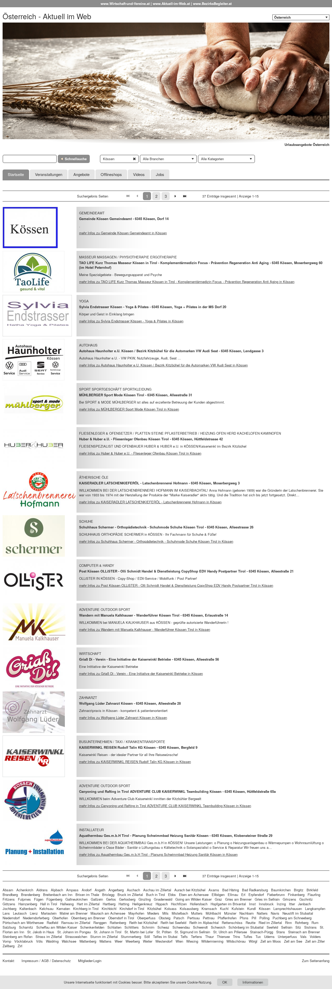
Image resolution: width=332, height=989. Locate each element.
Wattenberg (87, 941)
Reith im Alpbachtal (204, 922)
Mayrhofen (136, 913)
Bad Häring (230, 889)
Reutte (250, 922)
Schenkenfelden (92, 927)
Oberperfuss (146, 917)
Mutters (197, 913)
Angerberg (116, 889)
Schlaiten (114, 927)
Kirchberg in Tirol (86, 908)
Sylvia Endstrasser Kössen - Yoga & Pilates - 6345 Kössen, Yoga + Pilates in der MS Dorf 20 (152, 306)
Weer (118, 941)
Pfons (244, 917)
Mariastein (49, 913)
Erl (243, 894)
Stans (280, 931)
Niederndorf (11, 917)
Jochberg (9, 908)
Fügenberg (54, 899)
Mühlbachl (213, 913)
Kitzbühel (154, 908)
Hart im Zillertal (88, 903)
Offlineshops (111, 174)
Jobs (160, 174)
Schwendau (181, 927)
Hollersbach (199, 903)
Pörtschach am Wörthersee (23, 922)
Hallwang (67, 903)
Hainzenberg (27, 903)
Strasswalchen (76, 936)
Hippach (162, 903)
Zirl (20, 945)
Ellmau (233, 894)
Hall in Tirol (48, 903)
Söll (147, 936)
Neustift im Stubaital (297, 913)
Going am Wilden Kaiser (193, 899)
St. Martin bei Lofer (139, 931)
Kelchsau (46, 908)
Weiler (147, 941)
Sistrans (310, 927)
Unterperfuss (287, 936)
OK (224, 982)
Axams (214, 889)
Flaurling (314, 894)
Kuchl (224, 908)
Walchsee (69, 941)
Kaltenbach (27, 908)
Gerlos (111, 899)
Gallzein (97, 899)
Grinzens (289, 899)
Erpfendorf (256, 894)
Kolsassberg (189, 908)
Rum (315, 922)
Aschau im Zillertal (157, 889)
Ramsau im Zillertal (75, 922)
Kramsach (209, 908)
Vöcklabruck (23, 941)
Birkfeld (312, 889)
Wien (179, 941)
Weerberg (133, 941)
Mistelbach (180, 913)
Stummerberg (131, 936)
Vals (303, 936)
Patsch (179, 917)
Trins (236, 936)
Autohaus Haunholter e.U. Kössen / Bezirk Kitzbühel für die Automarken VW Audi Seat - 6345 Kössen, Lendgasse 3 (171, 350)
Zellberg (9, 945)
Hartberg (109, 903)
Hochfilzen (179, 903)
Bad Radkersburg (255, 889)
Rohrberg (301, 922)
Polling (264, 917)
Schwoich (218, 927)
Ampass (72, 889)
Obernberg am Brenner (88, 917)
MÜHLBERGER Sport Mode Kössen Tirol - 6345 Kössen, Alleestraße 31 (135, 394)
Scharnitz (26, 927)
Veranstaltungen (48, 174)
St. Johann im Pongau (74, 931)
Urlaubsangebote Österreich (307, 144)
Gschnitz (306, 899)
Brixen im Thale (87, 894)
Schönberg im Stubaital (246, 927)
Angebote (81, 174)
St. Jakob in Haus (40, 931)
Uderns (269, 936)
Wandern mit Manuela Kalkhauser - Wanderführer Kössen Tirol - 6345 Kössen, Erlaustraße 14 (153, 615)
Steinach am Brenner (304, 931)
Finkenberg (296, 894)
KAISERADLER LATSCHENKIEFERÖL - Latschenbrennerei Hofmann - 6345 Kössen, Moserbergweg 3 (159, 483)
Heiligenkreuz (142, 903)
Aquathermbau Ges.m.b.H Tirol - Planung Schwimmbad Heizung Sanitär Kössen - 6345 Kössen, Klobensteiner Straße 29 (175, 835)
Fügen (38, 899)
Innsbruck (266, 903)
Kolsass (170, 908)
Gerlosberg (127, 899)
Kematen (63, 908)
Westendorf (163, 941)
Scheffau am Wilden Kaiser (56, 927)
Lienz (34, 913)
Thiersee (223, 936)
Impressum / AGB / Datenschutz (46, 960)
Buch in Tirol (155, 894)
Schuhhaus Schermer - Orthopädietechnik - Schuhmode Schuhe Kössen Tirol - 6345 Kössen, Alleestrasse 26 (166, 527)
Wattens (105, 941)
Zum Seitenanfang (315, 960)
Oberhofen (60, 917)
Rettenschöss (232, 922)
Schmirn (148, 927)
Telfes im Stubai (165, 936)
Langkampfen (315, 908)
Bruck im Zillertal (130, 894)
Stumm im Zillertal (104, 936)
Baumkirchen (281, 889)
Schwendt (200, 927)
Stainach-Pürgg (261, 931)
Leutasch (20, 913)
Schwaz (163, 927)
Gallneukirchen (76, 899)
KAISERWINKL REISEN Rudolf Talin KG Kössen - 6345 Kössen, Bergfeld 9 (138, 747)
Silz (298, 927)
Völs (39, 941)
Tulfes (247, 936)
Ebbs (172, 894)
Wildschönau (236, 941)
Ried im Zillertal (270, 922)
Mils (165, 913)
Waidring (52, 941)
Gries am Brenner (238, 899)
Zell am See (293, 941)
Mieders (153, 913)
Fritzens (9, 899)
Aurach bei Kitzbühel (189, 889)
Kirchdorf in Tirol (132, 908)
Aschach (133, 889)
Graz (218, 899)
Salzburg (9, 927)
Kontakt (8, 960)
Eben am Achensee (194, 894)
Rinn (288, 922)
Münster (230, 913)
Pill (254, 917)
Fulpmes (24, 899)
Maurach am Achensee (108, 913)
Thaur (209, 936)
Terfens (196, 936)
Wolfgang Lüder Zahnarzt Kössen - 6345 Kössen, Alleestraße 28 (130, 703)
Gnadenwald (163, 899)
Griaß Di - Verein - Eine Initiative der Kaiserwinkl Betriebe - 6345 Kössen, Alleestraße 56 (149, 659)
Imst (252, 903)
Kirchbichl (109, 908)
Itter (292, 903)
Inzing (281, 903)
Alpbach (57, 889)
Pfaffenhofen (227, 917)
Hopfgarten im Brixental (228, 903)
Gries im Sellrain (267, 899)
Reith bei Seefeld (173, 922)
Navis (275, 913)
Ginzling (145, 899)
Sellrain (286, 927)
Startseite (16, 174)
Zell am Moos (270, 941)
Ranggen (100, 922)
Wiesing (192, 941)
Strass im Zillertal (49, 936)
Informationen (253, 982)
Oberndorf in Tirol (121, 917)
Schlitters (132, 927)
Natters (262, 913)
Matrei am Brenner (73, 913)
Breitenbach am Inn (57, 894)
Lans (6, 913)
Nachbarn (246, 913)
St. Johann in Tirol (107, 931)
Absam (8, 889)
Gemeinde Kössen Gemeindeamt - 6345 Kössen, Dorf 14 (124, 218)
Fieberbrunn (276, 894)
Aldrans (42, 889)
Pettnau (209, 917)
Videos (139, 174)
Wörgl (253, 941)
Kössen (264, 908)
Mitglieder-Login (89, 960)
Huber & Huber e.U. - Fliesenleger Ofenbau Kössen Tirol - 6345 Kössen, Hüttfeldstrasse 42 (151, 438)
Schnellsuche (76, 158)
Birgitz (298, 889)
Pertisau (193, 917)
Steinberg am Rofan (17, 936)
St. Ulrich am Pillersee (230, 931)
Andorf (87, 889)
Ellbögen (218, 894)
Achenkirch (24, 889)
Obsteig (164, 917)
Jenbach (304, 903)
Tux (258, 936)
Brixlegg (108, 894)
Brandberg (10, 894)
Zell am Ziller (315, 941)
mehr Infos (123, 232)
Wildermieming (212, 941)
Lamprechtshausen (287, 908)
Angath (100, 889)
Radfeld (52, 922)
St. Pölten (163, 931)
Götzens (9, 903)
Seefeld (272, 927)
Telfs (184, 936)
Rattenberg (118, 922)
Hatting (124, 903)
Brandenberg (30, 894)
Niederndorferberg (36, 917)
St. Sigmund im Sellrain (192, 931)
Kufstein (238, 908)
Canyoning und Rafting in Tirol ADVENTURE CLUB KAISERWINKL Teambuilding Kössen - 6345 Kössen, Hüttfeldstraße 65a (177, 791)
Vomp (7, 941)
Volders (315, 936)
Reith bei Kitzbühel (143, 922)
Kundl (251, 908)
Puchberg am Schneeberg (292, 917)
